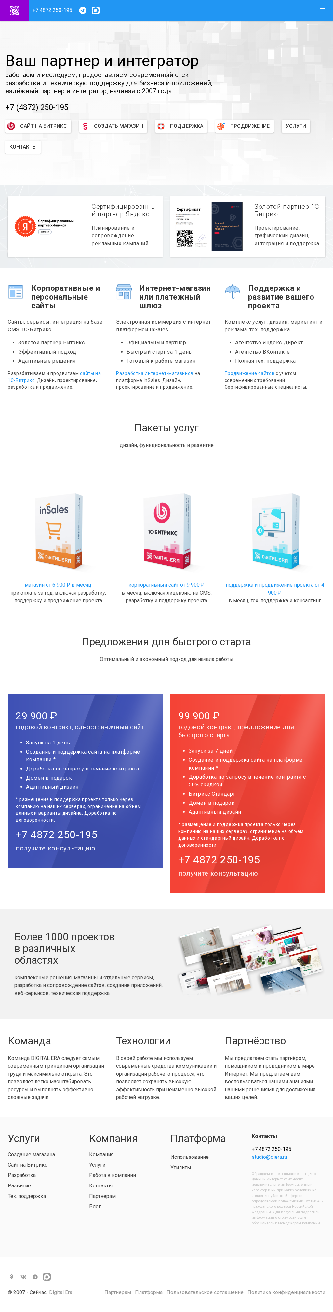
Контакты (101, 1186)
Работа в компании (112, 1175)
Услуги (97, 1165)
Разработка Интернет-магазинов (154, 373)
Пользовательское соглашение (205, 1292)
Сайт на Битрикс (27, 1165)
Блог (95, 1206)
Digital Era (60, 1292)
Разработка (22, 1175)
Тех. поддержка (27, 1196)
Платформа (149, 1292)
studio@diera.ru (269, 1157)
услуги (296, 126)
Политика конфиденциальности (286, 1292)
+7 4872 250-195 (52, 10)
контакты (23, 147)
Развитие (19, 1186)
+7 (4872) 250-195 (36, 107)
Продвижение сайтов (250, 373)
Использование (189, 1157)
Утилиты (180, 1167)
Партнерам (102, 1196)
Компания (101, 1154)
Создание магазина (31, 1154)
